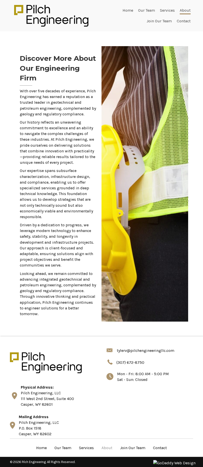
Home (41, 447)
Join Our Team (132, 447)
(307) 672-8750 (130, 362)
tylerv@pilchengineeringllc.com (145, 350)
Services (86, 447)
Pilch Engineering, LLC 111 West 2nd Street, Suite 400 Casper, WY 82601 (47, 399)
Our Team (62, 447)
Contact (160, 447)
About (107, 447)
